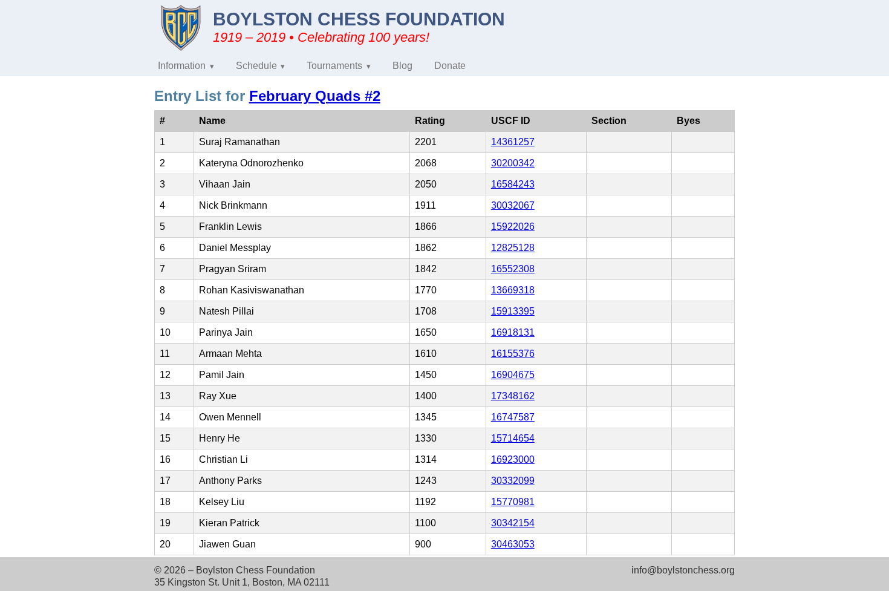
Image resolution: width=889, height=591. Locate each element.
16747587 (513, 417)
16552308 (513, 269)
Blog (402, 65)
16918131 (513, 332)
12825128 (513, 248)
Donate (450, 65)
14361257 (513, 142)
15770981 (513, 502)
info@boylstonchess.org (683, 570)
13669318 (513, 290)
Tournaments (334, 65)
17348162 (513, 396)
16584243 (513, 184)
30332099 (513, 480)
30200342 (513, 163)
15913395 (513, 311)
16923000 (513, 459)
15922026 (513, 226)
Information (182, 65)
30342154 (513, 523)
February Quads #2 (314, 96)
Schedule (256, 65)
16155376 (513, 353)
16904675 (513, 375)
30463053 (513, 544)
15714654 (513, 438)
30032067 (513, 205)
